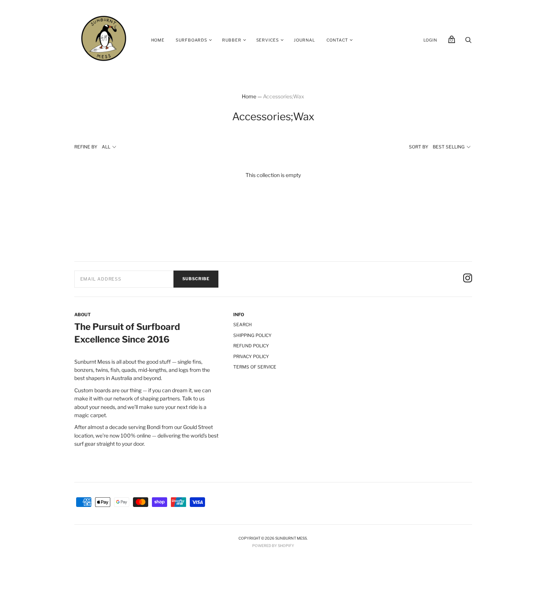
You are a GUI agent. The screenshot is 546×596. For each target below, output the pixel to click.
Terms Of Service (254, 367)
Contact (337, 40)
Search (242, 324)
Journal (304, 40)
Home (158, 40)
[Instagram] (467, 279)
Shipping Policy (252, 335)
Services (267, 40)
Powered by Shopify (273, 545)
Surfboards (191, 40)
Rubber (231, 40)
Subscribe (195, 278)
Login (430, 40)
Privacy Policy (251, 356)
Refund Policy (251, 345)
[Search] (468, 42)
